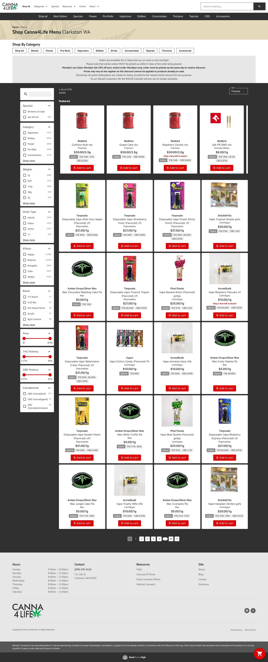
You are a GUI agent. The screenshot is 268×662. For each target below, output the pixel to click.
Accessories (185, 50)
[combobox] (227, 6)
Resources (67, 6)
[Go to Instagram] (253, 610)
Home (15, 27)
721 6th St (80, 574)
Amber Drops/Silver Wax (82, 288)
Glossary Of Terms (145, 574)
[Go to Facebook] (246, 610)
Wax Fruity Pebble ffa (224, 361)
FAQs (139, 569)
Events (83, 6)
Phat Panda (177, 288)
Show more (29, 160)
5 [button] (159, 538)
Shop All (26, 6)
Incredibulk (224, 288)
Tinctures (167, 50)
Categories (39, 6)
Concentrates (132, 50)
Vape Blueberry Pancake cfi (225, 292)
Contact (202, 579)
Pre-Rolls (65, 50)
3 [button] (147, 538)
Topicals (150, 50)
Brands (35, 50)
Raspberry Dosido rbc (175, 144)
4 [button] (153, 538)
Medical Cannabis (145, 584)
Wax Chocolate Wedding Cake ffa (82, 292)
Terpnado (82, 215)
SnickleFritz (225, 215)
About (92, 6)
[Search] (259, 6)
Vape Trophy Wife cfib (129, 503)
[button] (25, 94)
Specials (55, 6)
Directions (204, 584)
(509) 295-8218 (83, 569)
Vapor (129, 357)
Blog (201, 574)
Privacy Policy (236, 630)
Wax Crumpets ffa (177, 503)
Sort (233, 88)
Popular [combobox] (235, 91)
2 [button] (141, 538)
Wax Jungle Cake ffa (82, 503)
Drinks (114, 50)
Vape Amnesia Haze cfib (177, 361)
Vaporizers (83, 50)
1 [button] (135, 538)
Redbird (82, 141)
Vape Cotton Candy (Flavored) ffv (129, 361)
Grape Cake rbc (128, 144)
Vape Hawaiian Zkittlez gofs (224, 503)
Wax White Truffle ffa (129, 434)
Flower (49, 50)
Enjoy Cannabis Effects (148, 579)
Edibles (100, 50)
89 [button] (171, 538)
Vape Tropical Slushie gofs (224, 219)
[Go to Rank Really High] (134, 657)
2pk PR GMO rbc (222, 144)
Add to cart (84, 167)
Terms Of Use (250, 630)
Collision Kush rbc (82, 144)
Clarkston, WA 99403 (85, 578)
